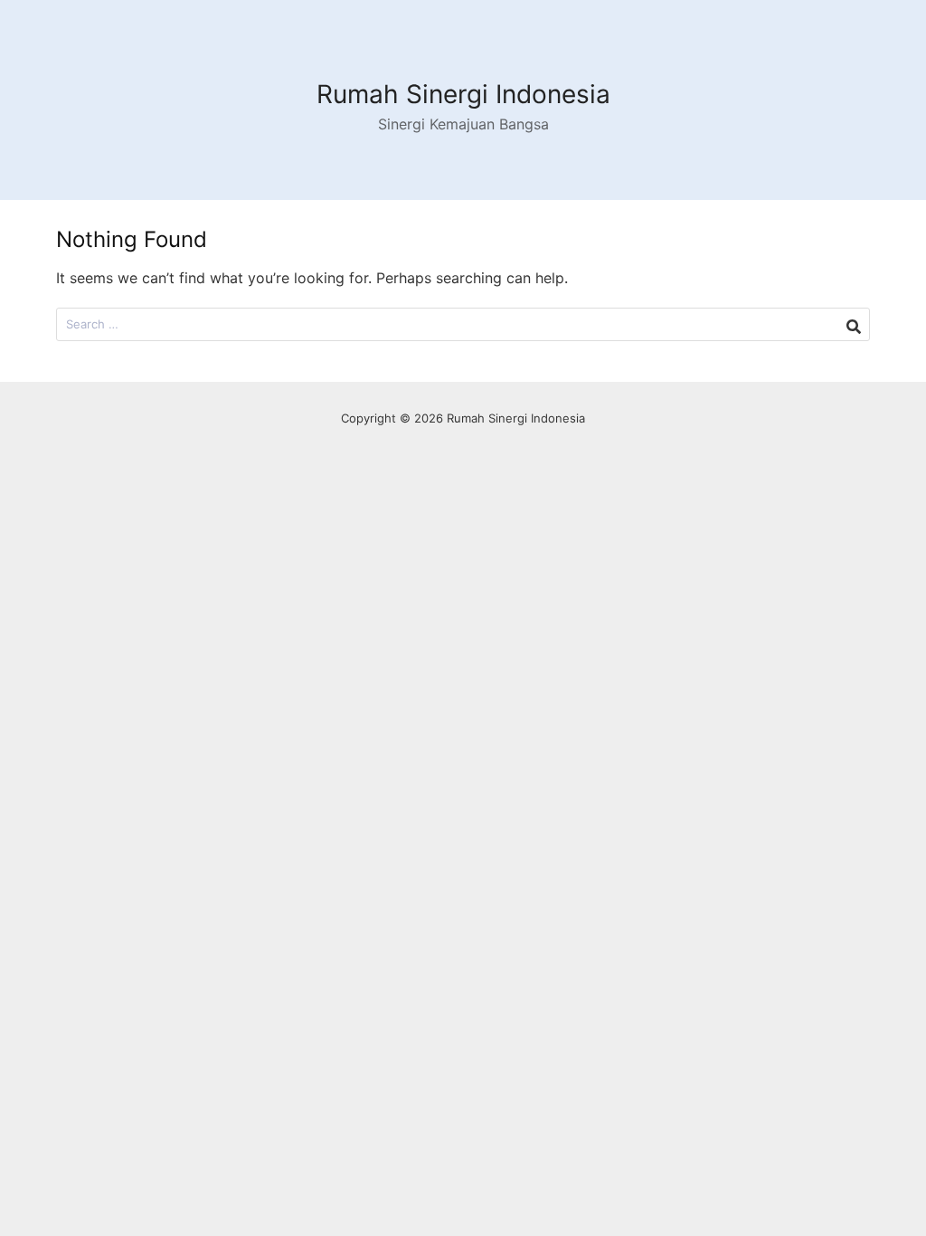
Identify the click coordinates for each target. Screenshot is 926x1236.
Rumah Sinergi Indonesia (463, 94)
